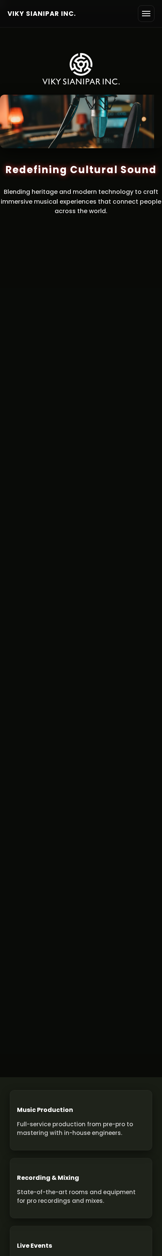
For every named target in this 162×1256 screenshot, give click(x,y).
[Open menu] (146, 13)
